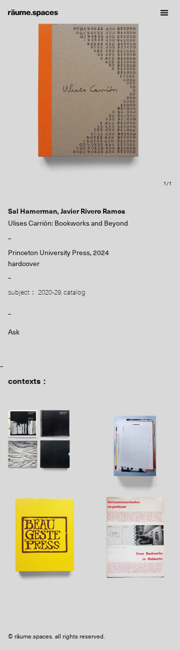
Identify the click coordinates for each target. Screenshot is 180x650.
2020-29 (49, 292)
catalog (75, 292)
